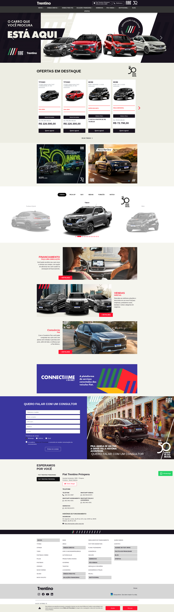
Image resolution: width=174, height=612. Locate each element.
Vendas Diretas (52, 8)
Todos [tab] (62, 450)
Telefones (119, 3)
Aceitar (113, 608)
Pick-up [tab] (72, 450)
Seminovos (99, 8)
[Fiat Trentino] (44, 3)
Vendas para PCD (67, 8)
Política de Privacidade (69, 608)
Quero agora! (49, 386)
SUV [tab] (81, 450)
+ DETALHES (65, 533)
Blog (134, 8)
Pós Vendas (110, 8)
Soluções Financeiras (84, 8)
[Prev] (139, 364)
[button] (13, 166)
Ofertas (87, 11)
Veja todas (86, 394)
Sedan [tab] (90, 450)
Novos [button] (40, 8)
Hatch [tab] (112, 450)
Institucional (123, 8)
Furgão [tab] (101, 450)
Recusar (130, 608)
